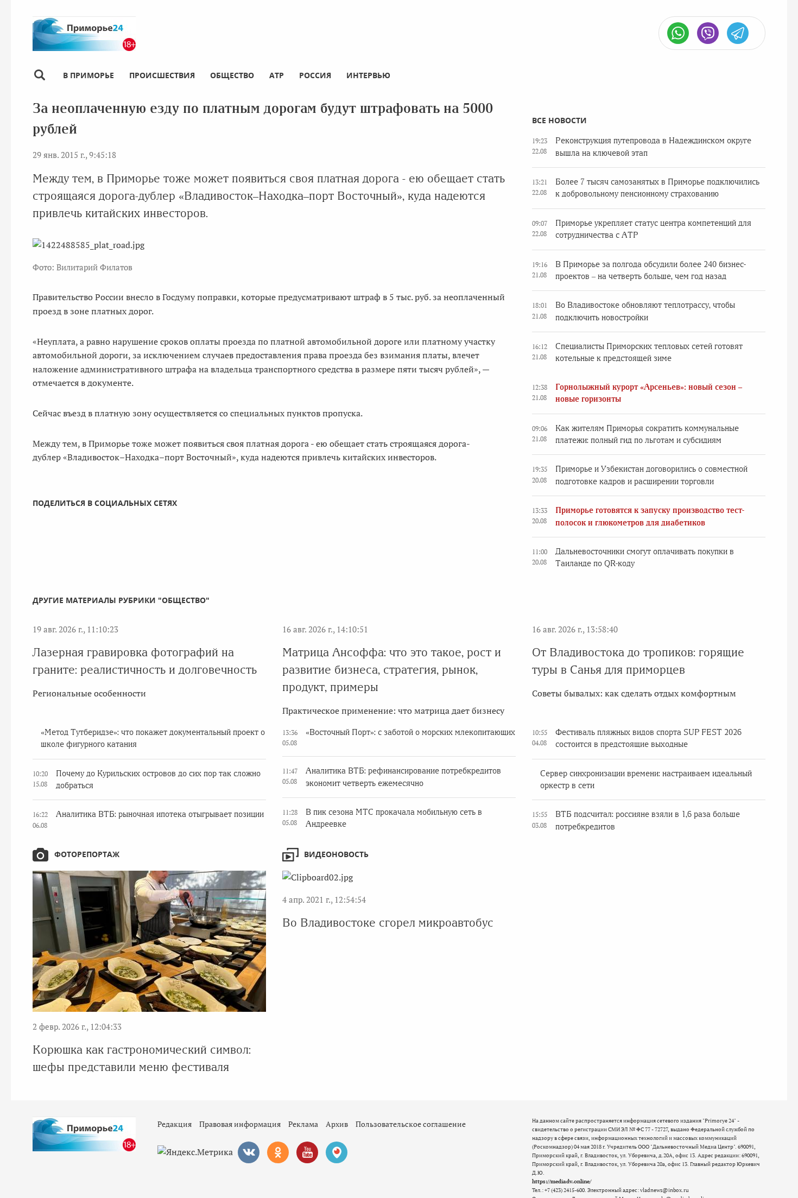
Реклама (303, 1124)
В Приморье (88, 75)
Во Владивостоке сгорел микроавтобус (387, 922)
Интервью (368, 75)
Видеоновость (336, 854)
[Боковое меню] (39, 75)
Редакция (174, 1124)
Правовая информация (240, 1124)
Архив (337, 1124)
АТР (276, 75)
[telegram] (738, 33)
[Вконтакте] (248, 1152)
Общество (232, 75)
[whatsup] (678, 33)
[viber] (708, 33)
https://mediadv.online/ (561, 1181)
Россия (315, 75)
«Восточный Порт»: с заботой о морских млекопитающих (410, 732)
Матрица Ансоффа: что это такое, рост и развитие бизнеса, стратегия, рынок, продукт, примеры (391, 669)
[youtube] (307, 1152)
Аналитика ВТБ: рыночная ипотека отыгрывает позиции (160, 814)
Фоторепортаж (86, 854)
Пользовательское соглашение (411, 1124)
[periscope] (336, 1152)
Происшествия (162, 75)
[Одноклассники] (278, 1152)
